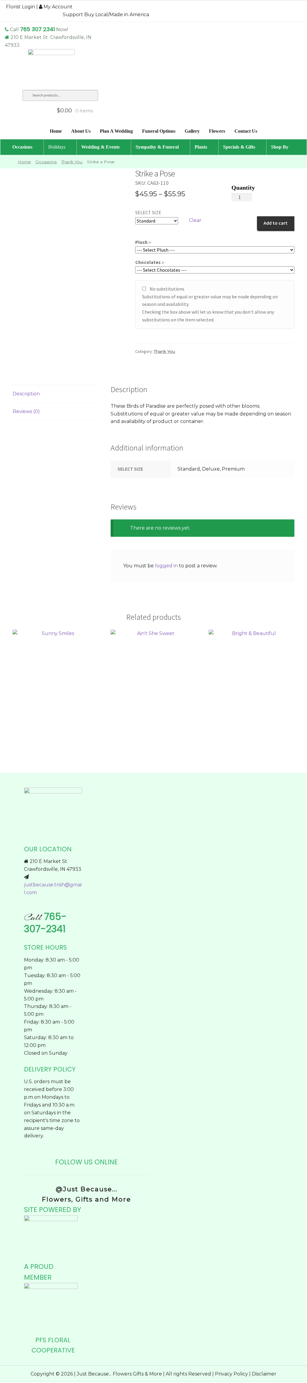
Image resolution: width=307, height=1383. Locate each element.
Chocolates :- (150, 262)
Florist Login (20, 7)
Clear (195, 220)
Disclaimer (264, 1374)
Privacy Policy (231, 1374)
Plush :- (143, 242)
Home (24, 161)
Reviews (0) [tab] (26, 411)
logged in (166, 566)
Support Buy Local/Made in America (106, 14)
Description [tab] (26, 394)
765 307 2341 (37, 29)
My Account (57, 7)
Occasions (46, 161)
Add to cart (276, 223)
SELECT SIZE (148, 212)
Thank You (71, 161)
